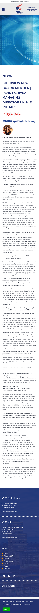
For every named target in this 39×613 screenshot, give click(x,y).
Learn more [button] (27, 604)
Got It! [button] (6, 609)
